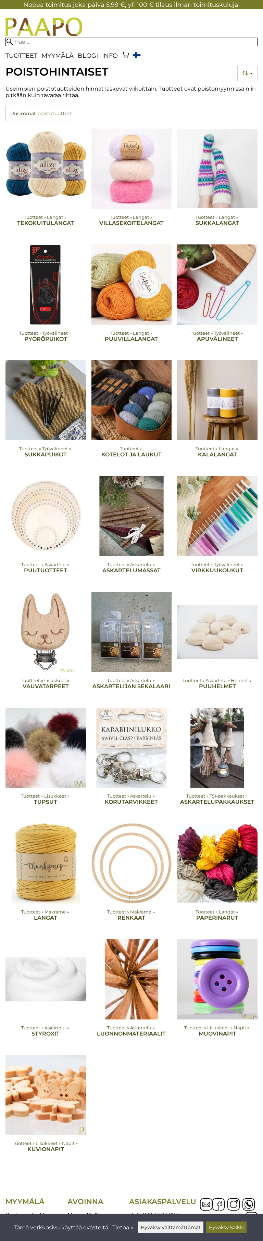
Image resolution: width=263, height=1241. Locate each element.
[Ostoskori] (125, 55)
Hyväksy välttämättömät (171, 1227)
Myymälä (57, 55)
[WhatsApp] (248, 1205)
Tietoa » (122, 1227)
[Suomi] (138, 56)
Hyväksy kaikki (226, 1227)
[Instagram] (233, 1205)
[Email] (206, 1208)
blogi (88, 55)
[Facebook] (218, 1205)
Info (110, 55)
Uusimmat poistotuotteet (41, 113)
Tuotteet (21, 55)
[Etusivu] (44, 34)
